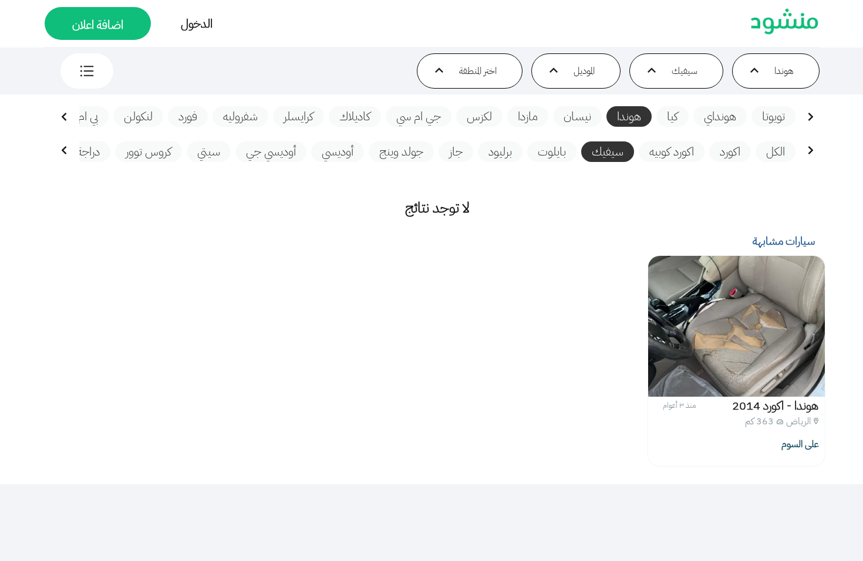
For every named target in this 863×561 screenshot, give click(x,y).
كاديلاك (354, 116)
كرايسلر (298, 116)
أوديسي (337, 151)
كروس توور (148, 151)
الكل (775, 151)
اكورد (730, 151)
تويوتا (773, 116)
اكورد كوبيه (671, 151)
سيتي (208, 151)
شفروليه (240, 116)
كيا (672, 116)
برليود (500, 151)
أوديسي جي (271, 151)
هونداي (720, 116)
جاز (456, 151)
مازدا (528, 116)
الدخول (197, 23)
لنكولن (138, 116)
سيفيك (607, 151)
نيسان (577, 116)
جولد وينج (401, 151)
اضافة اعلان (97, 24)
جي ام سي (418, 116)
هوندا (629, 116)
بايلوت (552, 151)
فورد (187, 116)
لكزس (479, 116)
